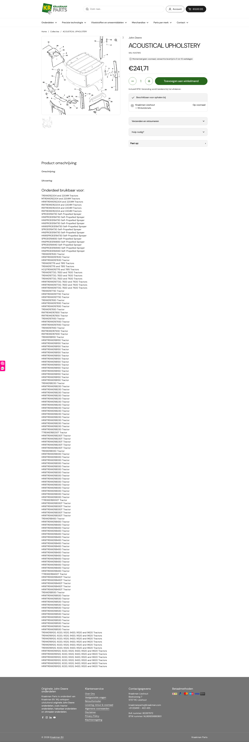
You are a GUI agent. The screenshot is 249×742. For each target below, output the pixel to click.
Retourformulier (93, 701)
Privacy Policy (92, 716)
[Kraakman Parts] (54, 9)
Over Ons (90, 693)
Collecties (54, 31)
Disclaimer (90, 712)
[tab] (143, 108)
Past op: (134, 143)
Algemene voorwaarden (97, 708)
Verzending (146, 89)
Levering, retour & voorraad (99, 704)
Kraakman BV (56, 737)
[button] (196, 9)
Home (44, 31)
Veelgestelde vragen (95, 697)
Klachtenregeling (93, 719)
